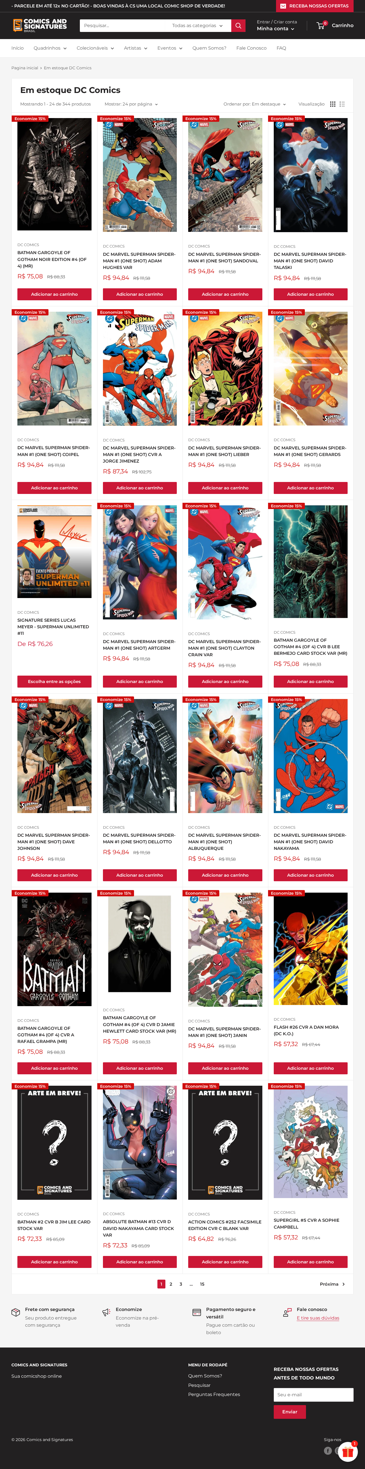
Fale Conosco (251, 48)
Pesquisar (199, 1385)
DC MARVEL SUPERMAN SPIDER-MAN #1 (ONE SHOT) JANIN (224, 1032)
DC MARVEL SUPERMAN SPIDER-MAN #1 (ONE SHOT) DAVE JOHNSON (53, 841)
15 (202, 1284)
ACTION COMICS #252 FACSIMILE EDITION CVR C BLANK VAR (224, 1225)
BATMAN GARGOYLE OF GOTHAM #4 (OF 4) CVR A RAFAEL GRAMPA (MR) (45, 1035)
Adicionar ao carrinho (54, 294)
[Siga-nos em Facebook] (328, 1451)
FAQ (281, 48)
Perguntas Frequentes (214, 1394)
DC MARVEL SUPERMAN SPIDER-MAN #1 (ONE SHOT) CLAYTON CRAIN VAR (224, 648)
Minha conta (273, 28)
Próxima (329, 1284)
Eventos (166, 48)
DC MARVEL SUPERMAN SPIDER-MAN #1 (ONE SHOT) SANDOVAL (224, 258)
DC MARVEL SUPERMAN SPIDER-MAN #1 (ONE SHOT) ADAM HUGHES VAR (139, 261)
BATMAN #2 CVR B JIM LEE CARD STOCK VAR (53, 1225)
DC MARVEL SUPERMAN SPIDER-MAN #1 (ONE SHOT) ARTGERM (139, 645)
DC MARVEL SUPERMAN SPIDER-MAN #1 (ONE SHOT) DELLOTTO (139, 838)
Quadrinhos (47, 48)
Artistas (132, 48)
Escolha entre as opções (54, 681)
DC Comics (28, 244)
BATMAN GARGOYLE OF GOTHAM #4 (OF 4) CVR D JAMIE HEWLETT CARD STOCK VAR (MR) (139, 1024)
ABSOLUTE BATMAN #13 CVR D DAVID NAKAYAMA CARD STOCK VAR (138, 1228)
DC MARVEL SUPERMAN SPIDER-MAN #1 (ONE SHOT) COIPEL (53, 451)
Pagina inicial (24, 67)
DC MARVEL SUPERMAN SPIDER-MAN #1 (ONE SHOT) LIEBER (224, 451)
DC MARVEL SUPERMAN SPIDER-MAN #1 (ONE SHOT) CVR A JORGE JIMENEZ (139, 454)
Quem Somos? (209, 48)
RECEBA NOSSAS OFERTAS (318, 6)
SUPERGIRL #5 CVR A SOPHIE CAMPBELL (306, 1223)
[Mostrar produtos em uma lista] (342, 104)
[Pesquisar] (238, 25)
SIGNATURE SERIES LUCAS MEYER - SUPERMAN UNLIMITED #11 (53, 626)
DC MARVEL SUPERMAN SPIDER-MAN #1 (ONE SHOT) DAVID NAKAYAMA (310, 841)
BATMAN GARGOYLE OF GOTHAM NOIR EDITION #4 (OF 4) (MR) (52, 259)
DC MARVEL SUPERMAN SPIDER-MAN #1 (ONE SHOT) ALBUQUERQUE (224, 841)
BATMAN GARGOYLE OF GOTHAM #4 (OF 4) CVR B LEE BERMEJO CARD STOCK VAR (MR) (310, 646)
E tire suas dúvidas (318, 1318)
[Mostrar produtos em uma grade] (332, 104)
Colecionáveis (92, 48)
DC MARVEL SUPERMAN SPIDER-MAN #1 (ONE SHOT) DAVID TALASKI (310, 261)
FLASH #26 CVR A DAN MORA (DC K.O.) (306, 1030)
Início (17, 48)
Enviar (289, 1412)
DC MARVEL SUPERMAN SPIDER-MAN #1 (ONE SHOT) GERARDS (310, 451)
